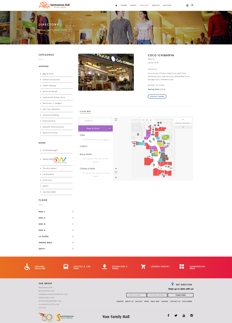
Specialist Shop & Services (53, 127)
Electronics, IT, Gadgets (52, 103)
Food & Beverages (49, 150)
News (146, 301)
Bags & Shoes (48, 73)
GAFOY (45, 186)
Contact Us (175, 301)
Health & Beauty (49, 85)
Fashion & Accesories (51, 79)
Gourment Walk (49, 192)
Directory (144, 5)
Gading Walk (47, 159)
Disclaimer (187, 301)
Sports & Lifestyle (49, 91)
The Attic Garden (49, 168)
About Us (129, 301)
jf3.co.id (42, 308)
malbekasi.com (45, 287)
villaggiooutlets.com (49, 304)
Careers (120, 301)
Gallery (139, 301)
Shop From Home (49, 133)
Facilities (167, 5)
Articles (156, 5)
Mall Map (155, 301)
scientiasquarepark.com (50, 301)
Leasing (164, 301)
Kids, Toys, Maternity (51, 109)
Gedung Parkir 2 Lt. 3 (156, 89)
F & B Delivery (48, 174)
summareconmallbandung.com (53, 294)
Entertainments (49, 121)
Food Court (47, 180)
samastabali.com (46, 298)
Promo (124, 5)
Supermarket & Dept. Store (53, 97)
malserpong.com (46, 291)
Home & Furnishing (50, 115)
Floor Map (85, 111)
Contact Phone (157, 97)
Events (133, 5)
